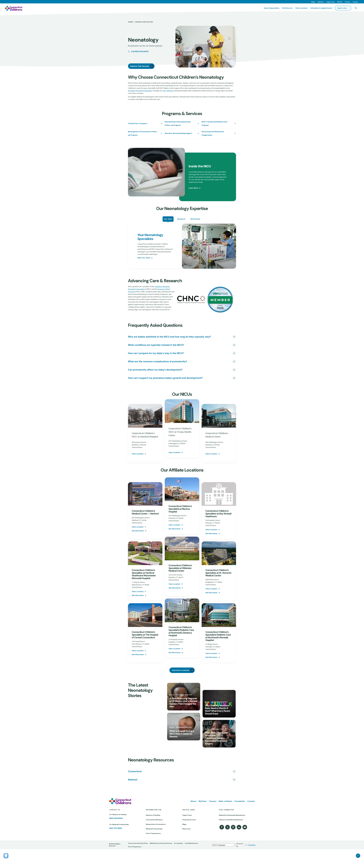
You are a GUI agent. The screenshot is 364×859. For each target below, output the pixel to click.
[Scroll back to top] (358, 855)
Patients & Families (153, 815)
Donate (355, 2)
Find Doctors (287, 8)
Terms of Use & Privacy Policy (138, 843)
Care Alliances (168, 90)
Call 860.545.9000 (139, 51)
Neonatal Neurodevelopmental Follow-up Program (178, 123)
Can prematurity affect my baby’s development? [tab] (155, 369)
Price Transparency (153, 833)
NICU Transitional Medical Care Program (215, 123)
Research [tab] (181, 219)
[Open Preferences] (6, 855)
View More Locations (180, 670)
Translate (252, 845)
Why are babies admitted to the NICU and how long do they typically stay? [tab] (169, 336)
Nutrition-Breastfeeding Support (178, 133)
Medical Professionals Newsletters (232, 815)
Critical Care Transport (137, 123)
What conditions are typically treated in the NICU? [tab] (156, 345)
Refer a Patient (225, 801)
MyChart (321, 2)
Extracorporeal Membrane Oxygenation (213, 133)
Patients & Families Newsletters (231, 820)
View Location (138, 454)
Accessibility (178, 843)
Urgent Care (330, 2)
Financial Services (189, 820)
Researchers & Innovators (156, 824)
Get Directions (138, 531)
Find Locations (301, 8)
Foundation (240, 801)
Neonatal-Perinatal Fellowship (140, 90)
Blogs (313, 2)
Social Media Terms (191, 843)
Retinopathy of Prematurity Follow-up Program (143, 133)
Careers (347, 2)
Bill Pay (339, 2)
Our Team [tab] (168, 219)
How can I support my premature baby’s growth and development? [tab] (165, 377)
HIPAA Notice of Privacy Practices (161, 843)
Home (130, 22)
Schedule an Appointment (321, 8)
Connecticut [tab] (135, 771)
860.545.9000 (116, 818)
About (193, 801)
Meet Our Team (143, 258)
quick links (342, 8)
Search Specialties (271, 8)
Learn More (193, 188)
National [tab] (132, 779)
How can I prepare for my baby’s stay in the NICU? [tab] (156, 353)
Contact (251, 801)
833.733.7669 (115, 828)
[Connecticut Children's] (13, 8)
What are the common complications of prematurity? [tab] (157, 361)
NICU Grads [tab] (195, 219)
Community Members (154, 820)
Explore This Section (139, 66)
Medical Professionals (154, 829)
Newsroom (186, 829)
